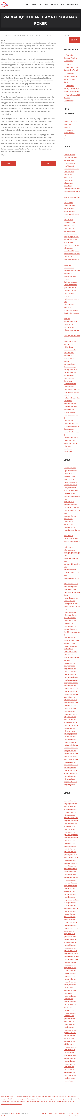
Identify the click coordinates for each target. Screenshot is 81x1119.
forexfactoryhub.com (71, 217)
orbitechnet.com (69, 1050)
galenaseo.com (69, 386)
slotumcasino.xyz (70, 367)
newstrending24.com (71, 437)
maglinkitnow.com (70, 674)
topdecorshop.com (70, 406)
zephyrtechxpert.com (71, 908)
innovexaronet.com (70, 869)
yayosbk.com (68, 344)
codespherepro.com (71, 748)
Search (66, 35)
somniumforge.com (70, 587)
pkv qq (64, 1096)
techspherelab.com (70, 942)
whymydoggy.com (70, 468)
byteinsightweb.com (71, 677)
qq (64, 138)
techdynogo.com (69, 666)
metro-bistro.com (69, 324)
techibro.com (68, 242)
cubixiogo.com (69, 1044)
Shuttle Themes (15, 1113)
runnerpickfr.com (69, 163)
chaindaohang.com (70, 282)
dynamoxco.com (69, 1019)
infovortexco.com (69, 911)
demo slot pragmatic (71, 121)
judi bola (70, 1096)
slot (39, 1096)
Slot (56, 1113)
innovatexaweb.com (71, 818)
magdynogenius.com (71, 680)
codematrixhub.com (70, 719)
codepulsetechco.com (71, 857)
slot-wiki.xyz (68, 381)
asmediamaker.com (70, 527)
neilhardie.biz (68, 347)
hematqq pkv (31, 1099)
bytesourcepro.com (70, 939)
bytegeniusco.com (70, 717)
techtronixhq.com (70, 801)
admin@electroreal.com (23, 35)
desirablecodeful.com (71, 640)
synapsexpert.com (70, 1064)
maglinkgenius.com (70, 886)
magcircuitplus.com (70, 770)
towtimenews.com (70, 570)
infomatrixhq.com (70, 874)
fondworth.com (69, 502)
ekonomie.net (68, 420)
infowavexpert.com (70, 714)
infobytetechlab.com (71, 745)
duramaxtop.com (69, 623)
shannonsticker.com (71, 490)
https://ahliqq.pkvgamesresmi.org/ (11, 1104)
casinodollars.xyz (70, 372)
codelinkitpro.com (70, 806)
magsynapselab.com (71, 683)
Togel (77, 1113)
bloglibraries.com (70, 589)
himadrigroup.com (70, 228)
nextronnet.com (69, 1016)
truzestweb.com (69, 1061)
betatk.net (67, 446)
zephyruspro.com (70, 990)
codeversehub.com (70, 948)
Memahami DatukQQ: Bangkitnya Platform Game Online (71, 88)
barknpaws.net (69, 522)
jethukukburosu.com (71, 584)
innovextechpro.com (71, 688)
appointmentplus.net (71, 423)
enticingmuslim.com (71, 604)
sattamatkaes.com (70, 550)
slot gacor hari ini (42, 1099)
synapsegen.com (70, 1033)
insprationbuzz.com (70, 493)
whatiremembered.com (72, 270)
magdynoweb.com (70, 925)
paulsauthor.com (69, 637)
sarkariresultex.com (70, 516)
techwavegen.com (70, 728)
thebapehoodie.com (71, 598)
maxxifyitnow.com (70, 985)
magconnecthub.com (71, 953)
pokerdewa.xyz (69, 378)
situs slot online (69, 133)
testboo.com (68, 333)
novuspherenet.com (70, 1047)
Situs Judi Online (74, 1116)
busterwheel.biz (69, 358)
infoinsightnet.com (70, 849)
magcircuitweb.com (70, 691)
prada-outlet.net (69, 155)
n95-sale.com (68, 203)
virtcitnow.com (68, 208)
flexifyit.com (68, 1007)
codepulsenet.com (70, 965)
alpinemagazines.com (71, 245)
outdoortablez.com (70, 652)
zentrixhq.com (68, 999)
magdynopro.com (70, 705)
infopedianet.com (70, 962)
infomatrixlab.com (70, 945)
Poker (38, 35)
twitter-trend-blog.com (71, 251)
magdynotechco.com (71, 820)
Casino (61, 1113)
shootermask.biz (69, 355)
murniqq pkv (22, 1099)
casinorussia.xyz (69, 364)
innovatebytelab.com (71, 837)
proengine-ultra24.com (71, 310)
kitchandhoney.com (70, 321)
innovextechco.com (70, 883)
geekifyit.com (68, 547)
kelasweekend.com (70, 443)
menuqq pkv (5, 1096)
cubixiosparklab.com (71, 877)
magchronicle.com (70, 669)
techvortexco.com (70, 826)
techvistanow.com (70, 871)
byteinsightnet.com (70, 854)
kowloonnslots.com (70, 239)
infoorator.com (68, 293)
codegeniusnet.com (70, 846)
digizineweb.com (69, 860)
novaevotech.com (70, 880)
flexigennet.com (69, 643)
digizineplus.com (69, 973)
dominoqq (67, 124)
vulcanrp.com (68, 248)
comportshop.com (70, 403)
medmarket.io (68, 649)
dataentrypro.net (69, 479)
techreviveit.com (69, 711)
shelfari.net (67, 361)
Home (44, 1113)
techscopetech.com (70, 922)
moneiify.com (68, 536)
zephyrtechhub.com (70, 1058)
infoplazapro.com (70, 708)
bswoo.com (68, 451)
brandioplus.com (69, 1027)
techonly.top (68, 186)
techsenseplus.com (70, 722)
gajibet (72, 1101)
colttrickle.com (69, 160)
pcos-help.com (69, 172)
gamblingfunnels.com (71, 169)
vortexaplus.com (69, 1041)
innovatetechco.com (71, 703)
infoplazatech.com (70, 832)
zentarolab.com (69, 1067)
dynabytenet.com (70, 936)
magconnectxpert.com (71, 900)
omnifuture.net (69, 166)
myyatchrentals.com (71, 538)
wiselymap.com (69, 211)
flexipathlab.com (69, 1035)
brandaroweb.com (70, 1078)
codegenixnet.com (70, 751)
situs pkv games (15, 1096)
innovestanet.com (70, 1002)
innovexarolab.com (70, 742)
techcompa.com (69, 222)
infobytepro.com (69, 840)
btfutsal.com (68, 174)
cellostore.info (68, 524)
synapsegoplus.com (71, 959)
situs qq (34, 1096)
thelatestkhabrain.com (71, 507)
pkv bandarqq (68, 130)
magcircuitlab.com (70, 888)
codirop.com (68, 177)
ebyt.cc (66, 279)
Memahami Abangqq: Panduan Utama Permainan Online (70, 78)
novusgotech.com (70, 1013)
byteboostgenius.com (71, 956)
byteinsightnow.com (70, 756)
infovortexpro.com (70, 768)
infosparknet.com (70, 982)
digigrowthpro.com (70, 157)
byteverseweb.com (70, 951)
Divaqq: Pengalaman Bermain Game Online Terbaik (71, 67)
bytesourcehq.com (70, 852)
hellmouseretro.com (70, 615)
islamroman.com (69, 231)
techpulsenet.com (70, 905)
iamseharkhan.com (70, 505)
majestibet (60, 1101)
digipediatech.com (70, 671)
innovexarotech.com (71, 765)
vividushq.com (69, 1038)
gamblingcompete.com (72, 188)
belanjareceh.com (70, 488)
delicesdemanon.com (71, 330)
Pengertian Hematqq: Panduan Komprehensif (70, 58)
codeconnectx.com (70, 863)
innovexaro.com (69, 976)
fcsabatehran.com (70, 618)
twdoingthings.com (70, 629)
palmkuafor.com (69, 476)
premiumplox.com (70, 341)
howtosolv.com (69, 327)
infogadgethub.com (70, 804)
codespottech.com (70, 663)
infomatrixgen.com (70, 739)
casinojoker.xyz (69, 375)
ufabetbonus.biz (69, 440)
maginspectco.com (70, 782)
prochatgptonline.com (71, 214)
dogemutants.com (70, 620)
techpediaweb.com (70, 697)
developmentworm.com (72, 426)
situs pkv (3, 1099)
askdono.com (68, 183)
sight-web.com (69, 225)
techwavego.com (69, 917)
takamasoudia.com (70, 626)
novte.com (67, 296)
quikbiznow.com (69, 1069)
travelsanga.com (69, 412)
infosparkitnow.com (70, 823)
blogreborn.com (69, 205)
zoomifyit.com (68, 1081)
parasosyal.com (69, 601)
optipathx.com (68, 993)
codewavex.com (69, 891)
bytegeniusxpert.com (71, 835)
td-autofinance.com (70, 234)
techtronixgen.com (70, 686)
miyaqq (66, 1101)
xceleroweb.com (69, 1072)
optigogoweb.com (70, 1075)
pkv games (47, 35)
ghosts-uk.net (68, 180)
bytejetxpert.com (69, 779)
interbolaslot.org (69, 473)
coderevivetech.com (71, 759)
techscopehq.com (70, 970)
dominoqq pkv (46, 1096)
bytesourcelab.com (70, 979)
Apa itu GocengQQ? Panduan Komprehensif (72, 98)
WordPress (4, 1116)
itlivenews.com (69, 429)
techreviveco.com (70, 931)
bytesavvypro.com (70, 731)
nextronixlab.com (70, 996)
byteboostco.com (69, 894)
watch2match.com (70, 384)
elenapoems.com (70, 612)
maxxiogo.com (69, 1010)
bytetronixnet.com (70, 776)
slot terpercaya (56, 1096)
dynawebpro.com (70, 1030)
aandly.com (68, 449)
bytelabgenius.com (70, 700)
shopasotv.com (69, 409)
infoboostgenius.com (71, 725)
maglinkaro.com (69, 934)
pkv (65, 136)
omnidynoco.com (70, 1055)
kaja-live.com (68, 220)
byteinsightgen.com (70, 734)
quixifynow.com (69, 987)
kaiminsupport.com (70, 485)
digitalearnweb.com (70, 471)
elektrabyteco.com (70, 897)
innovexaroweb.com (71, 928)
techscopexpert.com (71, 694)
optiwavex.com (69, 1052)
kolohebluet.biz (69, 353)
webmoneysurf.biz (70, 350)
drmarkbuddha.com (70, 285)
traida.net (67, 319)
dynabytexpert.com (70, 1004)
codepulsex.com (69, 920)
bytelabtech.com (69, 815)
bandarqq (67, 127)
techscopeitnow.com (71, 773)
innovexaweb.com (70, 1024)
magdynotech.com (70, 968)
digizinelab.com (69, 914)
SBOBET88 (69, 1113)
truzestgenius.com (70, 903)
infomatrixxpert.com (70, 866)
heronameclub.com (70, 646)
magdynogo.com (69, 785)
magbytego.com (69, 843)
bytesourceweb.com (71, 753)
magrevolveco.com (70, 762)
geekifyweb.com (69, 829)
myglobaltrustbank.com (72, 389)
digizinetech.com (69, 736)
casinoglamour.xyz (70, 369)
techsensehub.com (70, 812)
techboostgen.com (70, 809)
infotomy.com (68, 654)
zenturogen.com (69, 1021)
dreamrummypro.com (71, 482)
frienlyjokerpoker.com (71, 237)
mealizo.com (68, 519)
